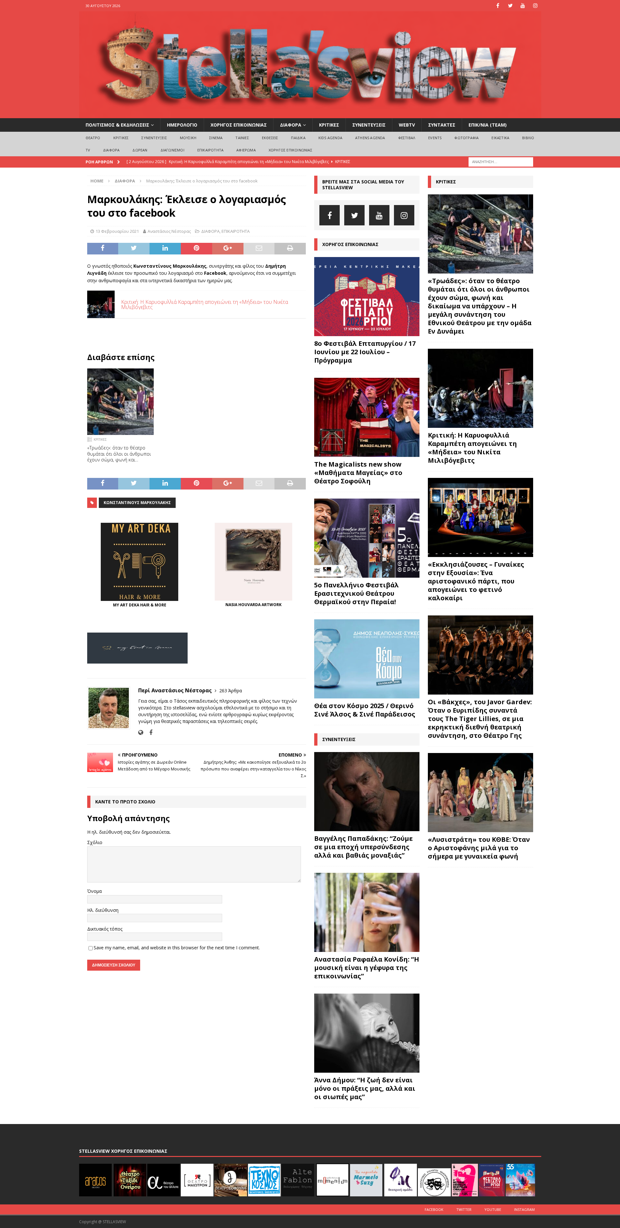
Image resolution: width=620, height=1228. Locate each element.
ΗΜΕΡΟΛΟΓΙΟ (182, 125)
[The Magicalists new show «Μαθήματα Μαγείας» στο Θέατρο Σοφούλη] (366, 417)
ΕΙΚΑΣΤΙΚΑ (500, 137)
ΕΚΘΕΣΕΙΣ (270, 137)
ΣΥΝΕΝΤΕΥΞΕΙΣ (369, 125)
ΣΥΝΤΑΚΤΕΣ (441, 125)
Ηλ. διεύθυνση (103, 910)
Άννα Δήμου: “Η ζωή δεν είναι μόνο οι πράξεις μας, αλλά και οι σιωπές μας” (364, 1088)
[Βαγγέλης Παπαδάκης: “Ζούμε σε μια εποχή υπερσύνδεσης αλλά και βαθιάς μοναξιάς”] (366, 791)
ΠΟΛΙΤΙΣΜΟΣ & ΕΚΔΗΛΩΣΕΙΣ (117, 125)
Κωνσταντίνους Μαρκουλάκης (137, 502)
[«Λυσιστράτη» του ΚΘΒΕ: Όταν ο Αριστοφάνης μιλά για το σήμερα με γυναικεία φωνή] (480, 792)
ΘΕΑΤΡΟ (93, 137)
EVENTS (434, 137)
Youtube (492, 1209)
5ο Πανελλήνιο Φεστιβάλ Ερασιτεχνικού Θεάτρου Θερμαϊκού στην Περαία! (356, 593)
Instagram (524, 1209)
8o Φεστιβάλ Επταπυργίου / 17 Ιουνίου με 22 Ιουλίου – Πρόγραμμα (365, 352)
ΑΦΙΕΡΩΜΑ (246, 150)
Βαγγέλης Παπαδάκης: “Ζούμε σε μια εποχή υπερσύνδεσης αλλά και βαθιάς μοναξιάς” (363, 847)
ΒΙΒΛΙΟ (528, 137)
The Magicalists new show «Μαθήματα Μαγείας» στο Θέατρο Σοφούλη (358, 472)
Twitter (463, 1209)
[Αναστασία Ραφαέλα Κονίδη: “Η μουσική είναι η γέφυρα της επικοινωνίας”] (366, 912)
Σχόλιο (94, 842)
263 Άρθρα (230, 690)
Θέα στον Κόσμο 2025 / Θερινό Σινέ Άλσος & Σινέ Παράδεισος (364, 709)
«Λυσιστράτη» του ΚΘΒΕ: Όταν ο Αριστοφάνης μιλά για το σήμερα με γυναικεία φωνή (479, 848)
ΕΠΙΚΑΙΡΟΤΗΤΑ (210, 150)
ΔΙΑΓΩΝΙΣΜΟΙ (172, 150)
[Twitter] (510, 5)
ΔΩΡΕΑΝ (139, 150)
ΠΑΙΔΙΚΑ (298, 137)
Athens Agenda (370, 137)
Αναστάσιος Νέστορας (169, 231)
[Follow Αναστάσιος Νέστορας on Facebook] (148, 732)
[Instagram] (535, 5)
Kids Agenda (330, 137)
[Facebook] (497, 5)
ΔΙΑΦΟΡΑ (290, 125)
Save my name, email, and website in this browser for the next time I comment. (177, 947)
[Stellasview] (310, 114)
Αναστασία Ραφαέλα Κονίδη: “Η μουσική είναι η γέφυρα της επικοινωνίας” (366, 967)
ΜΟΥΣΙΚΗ (188, 137)
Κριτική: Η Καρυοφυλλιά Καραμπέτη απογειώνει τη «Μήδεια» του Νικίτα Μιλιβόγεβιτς (472, 448)
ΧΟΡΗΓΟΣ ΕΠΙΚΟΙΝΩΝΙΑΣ (239, 125)
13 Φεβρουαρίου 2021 (117, 231)
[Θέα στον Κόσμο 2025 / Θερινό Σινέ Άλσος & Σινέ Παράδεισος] (366, 658)
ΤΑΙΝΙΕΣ (242, 137)
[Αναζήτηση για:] (501, 161)
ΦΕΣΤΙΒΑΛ (407, 137)
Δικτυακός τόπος (104, 929)
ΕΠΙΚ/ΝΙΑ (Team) (488, 125)
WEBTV (407, 125)
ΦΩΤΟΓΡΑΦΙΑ (466, 137)
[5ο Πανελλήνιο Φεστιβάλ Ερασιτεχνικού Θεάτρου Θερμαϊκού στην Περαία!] (366, 538)
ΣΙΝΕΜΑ (215, 137)
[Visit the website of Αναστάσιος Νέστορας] (140, 732)
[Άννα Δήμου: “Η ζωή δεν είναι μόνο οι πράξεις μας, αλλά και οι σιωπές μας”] (366, 1033)
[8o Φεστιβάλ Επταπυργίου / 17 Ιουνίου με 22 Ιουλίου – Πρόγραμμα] (366, 296)
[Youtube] (523, 5)
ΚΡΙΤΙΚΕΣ (329, 125)
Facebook (434, 1209)
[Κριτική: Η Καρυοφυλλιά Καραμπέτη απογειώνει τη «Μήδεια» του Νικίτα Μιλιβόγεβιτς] (480, 388)
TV (88, 150)
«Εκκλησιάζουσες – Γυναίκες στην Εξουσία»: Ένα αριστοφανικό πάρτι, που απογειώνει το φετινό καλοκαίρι (476, 581)
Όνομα (94, 891)
